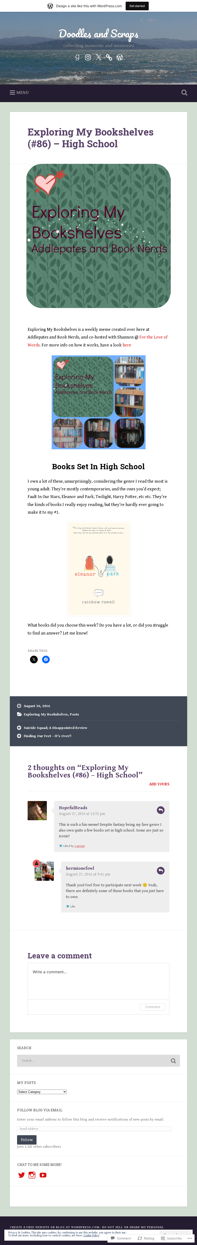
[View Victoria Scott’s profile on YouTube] (43, 1175)
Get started (137, 6)
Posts (74, 714)
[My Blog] (119, 56)
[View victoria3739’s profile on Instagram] (32, 1175)
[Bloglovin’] (109, 56)
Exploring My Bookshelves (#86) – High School (91, 137)
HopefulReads (73, 807)
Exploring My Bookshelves (46, 714)
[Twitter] (98, 56)
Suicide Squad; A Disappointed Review (55, 728)
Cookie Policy (91, 1235)
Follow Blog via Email (39, 1110)
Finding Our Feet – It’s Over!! (47, 736)
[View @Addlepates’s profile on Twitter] (21, 1175)
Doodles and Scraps (98, 33)
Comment (152, 1007)
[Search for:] (98, 1061)
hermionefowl (80, 868)
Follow (27, 1139)
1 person (79, 846)
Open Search (183, 93)
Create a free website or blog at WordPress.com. (55, 1227)
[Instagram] (88, 56)
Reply (161, 810)
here (127, 345)
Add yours (159, 784)
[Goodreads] (77, 56)
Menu (22, 92)
